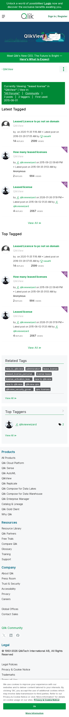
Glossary (7, 549)
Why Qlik (7, 514)
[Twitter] (4, 635)
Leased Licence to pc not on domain (36, 121)
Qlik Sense (8, 468)
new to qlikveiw (43, 379)
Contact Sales (10, 614)
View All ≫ (34, 223)
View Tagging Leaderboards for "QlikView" (34, 411)
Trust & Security (11, 583)
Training (6, 554)
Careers (6, 599)
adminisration (33, 368)
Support (6, 559)
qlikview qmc (32, 384)
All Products (8, 457)
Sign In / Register (57, 16)
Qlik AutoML (9, 473)
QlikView (33, 36)
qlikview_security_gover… (19, 389)
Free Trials (7, 538)
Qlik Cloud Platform (13, 463)
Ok (34, 706)
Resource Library (11, 528)
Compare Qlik (9, 543)
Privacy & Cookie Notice (16, 669)
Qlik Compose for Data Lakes (19, 488)
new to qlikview (14, 384)
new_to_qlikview (14, 368)
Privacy (6, 593)
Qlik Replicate (9, 483)
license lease (44, 374)
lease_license (50, 368)
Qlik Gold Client (10, 509)
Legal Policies (9, 664)
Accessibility (9, 588)
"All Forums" (12, 93)
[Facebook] (17, 635)
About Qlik (7, 573)
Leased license (22, 187)
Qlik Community (12, 628)
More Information (34, 713)
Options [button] (63, 69)
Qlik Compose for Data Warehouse (22, 493)
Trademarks (8, 674)
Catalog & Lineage (12, 504)
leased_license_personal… (20, 374)
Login (47, 3)
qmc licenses (43, 389)
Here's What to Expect (34, 59)
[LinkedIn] (11, 635)
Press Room (9, 578)
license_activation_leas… (19, 379)
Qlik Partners (9, 533)
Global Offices (10, 609)
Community (32, 93)
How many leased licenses (30, 152)
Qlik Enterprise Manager (15, 498)
